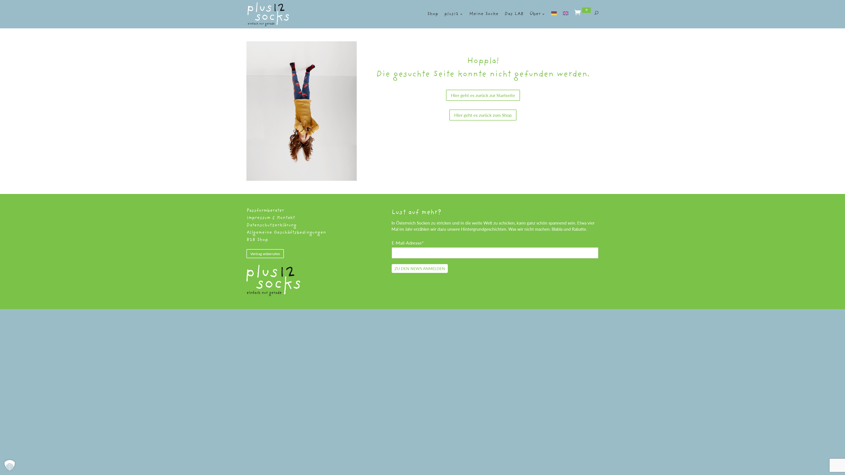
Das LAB (514, 14)
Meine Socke (483, 14)
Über (535, 14)
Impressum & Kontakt (270, 217)
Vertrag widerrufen (265, 253)
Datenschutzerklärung (271, 225)
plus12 (451, 14)
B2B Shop (257, 239)
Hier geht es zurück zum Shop (483, 115)
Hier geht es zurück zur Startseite (483, 95)
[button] (9, 465)
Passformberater (265, 210)
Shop (432, 14)
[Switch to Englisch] (565, 19)
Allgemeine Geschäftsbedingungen (286, 232)
